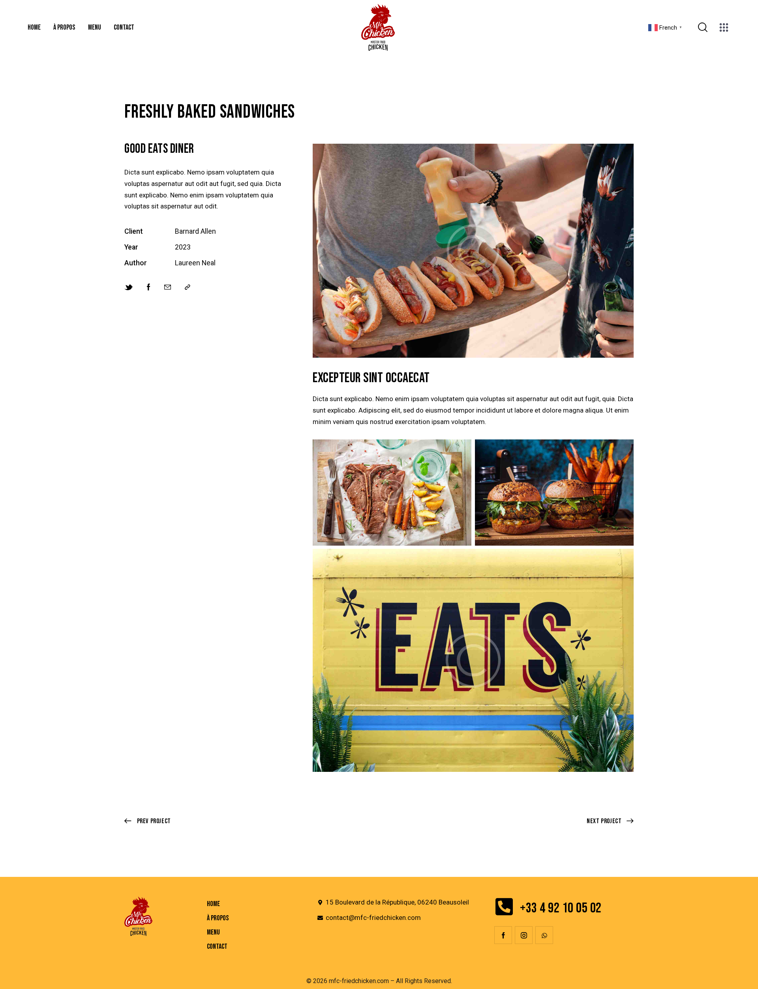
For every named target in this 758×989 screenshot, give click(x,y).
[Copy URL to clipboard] (187, 287)
